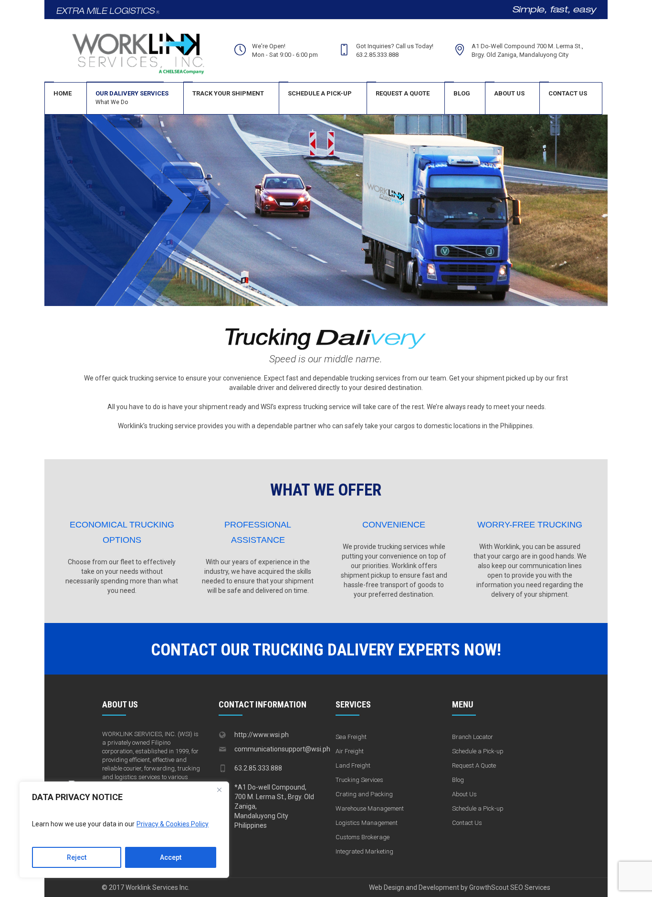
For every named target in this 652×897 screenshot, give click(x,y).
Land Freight (353, 765)
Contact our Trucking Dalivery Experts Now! (326, 650)
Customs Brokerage (362, 837)
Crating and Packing (364, 794)
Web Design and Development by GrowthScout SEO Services (459, 887)
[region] (124, 829)
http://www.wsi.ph (261, 735)
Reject (76, 857)
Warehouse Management (370, 808)
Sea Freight (351, 736)
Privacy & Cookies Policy (173, 824)
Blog (458, 779)
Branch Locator (472, 736)
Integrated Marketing (364, 851)
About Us (464, 794)
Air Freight (350, 751)
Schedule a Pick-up (478, 751)
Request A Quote (474, 765)
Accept (170, 857)
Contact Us (467, 822)
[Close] (219, 789)
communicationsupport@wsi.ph (282, 749)
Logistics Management (367, 822)
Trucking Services (359, 779)
